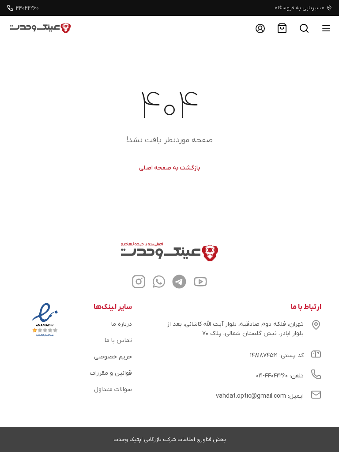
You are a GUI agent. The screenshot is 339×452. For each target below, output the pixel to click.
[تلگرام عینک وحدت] (179, 283)
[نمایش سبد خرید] (282, 28)
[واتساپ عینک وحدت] (159, 283)
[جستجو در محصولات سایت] (304, 28)
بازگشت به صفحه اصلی (169, 168)
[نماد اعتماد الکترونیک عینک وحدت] (44, 336)
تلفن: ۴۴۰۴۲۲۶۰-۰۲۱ (280, 376)
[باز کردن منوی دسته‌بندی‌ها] (326, 28)
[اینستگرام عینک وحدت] (139, 283)
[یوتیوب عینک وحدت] (200, 283)
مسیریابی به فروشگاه (299, 7)
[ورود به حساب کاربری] (260, 28)
